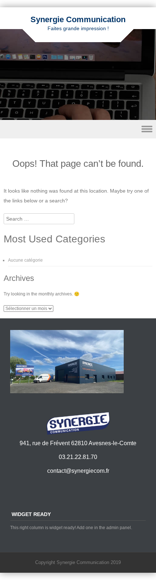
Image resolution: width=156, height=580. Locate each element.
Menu (78, 129)
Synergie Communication (78, 19)
